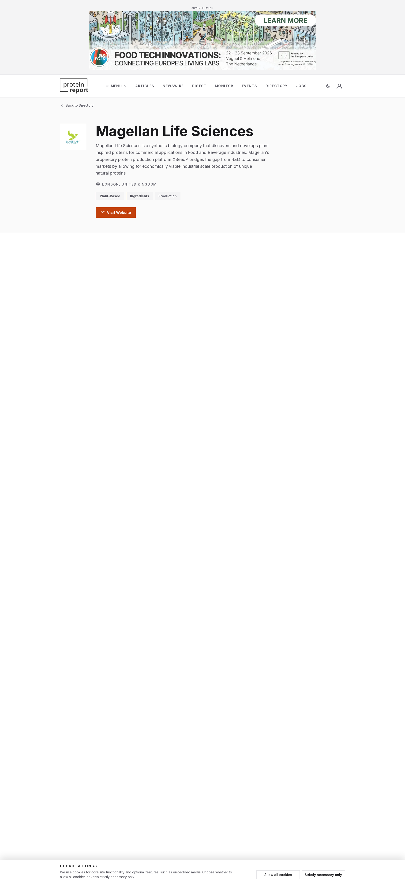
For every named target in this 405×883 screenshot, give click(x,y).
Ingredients (139, 196)
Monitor (224, 86)
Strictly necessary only (323, 875)
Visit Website (119, 212)
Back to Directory (80, 105)
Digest (199, 86)
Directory (277, 86)
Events (249, 86)
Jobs (301, 86)
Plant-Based (110, 196)
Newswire (173, 86)
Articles (144, 86)
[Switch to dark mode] (328, 86)
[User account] (339, 86)
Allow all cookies (278, 875)
